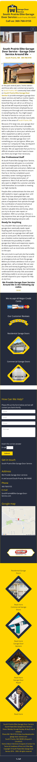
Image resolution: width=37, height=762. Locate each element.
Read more (18, 604)
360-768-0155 (23, 21)
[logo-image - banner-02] (18, 37)
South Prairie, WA (13, 58)
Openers (18, 646)
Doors (18, 573)
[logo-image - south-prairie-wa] (18, 520)
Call (19, 759)
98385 (18, 290)
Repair (18, 682)
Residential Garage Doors (18, 333)
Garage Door (18, 643)
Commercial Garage (18, 607)
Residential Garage (18, 570)
